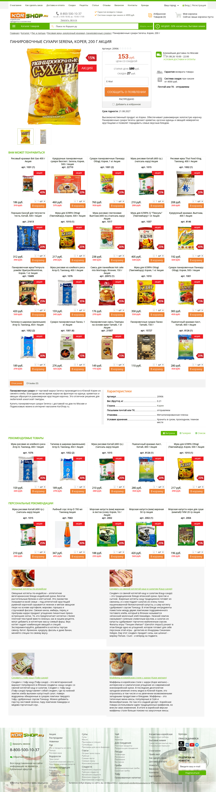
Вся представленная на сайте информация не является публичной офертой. (26, 766)
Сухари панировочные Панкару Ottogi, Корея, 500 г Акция (186, 269)
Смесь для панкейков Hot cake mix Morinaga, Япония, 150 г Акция (107, 270)
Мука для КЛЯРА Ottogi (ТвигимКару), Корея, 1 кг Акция (146, 269)
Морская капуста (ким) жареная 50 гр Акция (146, 511)
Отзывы (107, 5)
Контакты (132, 5)
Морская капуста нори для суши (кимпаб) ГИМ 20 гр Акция (186, 511)
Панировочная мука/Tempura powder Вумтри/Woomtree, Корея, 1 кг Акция (28, 270)
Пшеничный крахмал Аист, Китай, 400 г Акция (186, 323)
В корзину (38, 205)
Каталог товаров (30, 26)
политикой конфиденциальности (134, 782)
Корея (160, 405)
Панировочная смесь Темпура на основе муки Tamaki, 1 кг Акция (107, 324)
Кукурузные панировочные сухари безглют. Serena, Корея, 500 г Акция (67, 161)
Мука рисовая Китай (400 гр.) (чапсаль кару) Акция (146, 160)
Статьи (95, 5)
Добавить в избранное (128, 104)
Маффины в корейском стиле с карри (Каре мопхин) (138, 677)
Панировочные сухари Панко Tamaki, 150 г (146, 323)
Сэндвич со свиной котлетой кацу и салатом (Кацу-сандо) (141, 588)
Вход (187, 5)
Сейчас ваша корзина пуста (194, 15)
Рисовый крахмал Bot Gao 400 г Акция (28, 160)
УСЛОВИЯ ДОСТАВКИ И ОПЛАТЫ (179, 59)
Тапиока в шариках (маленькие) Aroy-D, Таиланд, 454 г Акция (28, 323)
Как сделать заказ (34, 5)
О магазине (15, 5)
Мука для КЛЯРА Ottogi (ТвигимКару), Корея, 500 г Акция (68, 214)
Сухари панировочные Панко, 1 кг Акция (67, 323)
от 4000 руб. (171, 81)
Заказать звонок (69, 20)
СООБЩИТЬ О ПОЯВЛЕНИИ (126, 92)
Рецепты (84, 5)
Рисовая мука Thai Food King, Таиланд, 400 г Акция (186, 160)
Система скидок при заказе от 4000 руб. (116, 15)
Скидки (72, 5)
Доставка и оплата (55, 5)
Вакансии (119, 5)
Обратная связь (22, 756)
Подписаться (192, 772)
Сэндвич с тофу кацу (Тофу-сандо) (30, 677)
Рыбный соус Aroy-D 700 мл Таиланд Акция (67, 511)
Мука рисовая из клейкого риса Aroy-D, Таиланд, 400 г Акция (67, 269)
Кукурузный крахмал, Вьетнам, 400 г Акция (186, 214)
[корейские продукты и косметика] (11, 10)
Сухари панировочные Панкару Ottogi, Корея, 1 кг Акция (107, 160)
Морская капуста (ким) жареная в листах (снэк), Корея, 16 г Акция (107, 512)
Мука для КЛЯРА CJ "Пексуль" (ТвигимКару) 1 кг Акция (146, 214)
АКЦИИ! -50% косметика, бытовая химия (182, 26)
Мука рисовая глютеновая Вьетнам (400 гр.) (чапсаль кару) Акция (107, 215)
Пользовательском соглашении (167, 782)
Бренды (145, 5)
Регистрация (199, 5)
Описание (16, 383)
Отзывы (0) (32, 383)
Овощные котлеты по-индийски (29, 588)
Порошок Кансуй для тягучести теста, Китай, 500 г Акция (28, 214)
